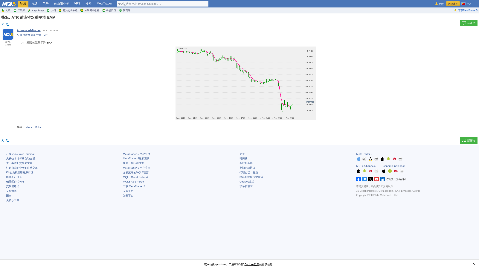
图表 (8, 195)
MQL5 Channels (366, 165)
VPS (77, 3)
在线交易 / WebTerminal (20, 153)
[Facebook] (358, 179)
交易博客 (11, 190)
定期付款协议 (247, 167)
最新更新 (136, 158)
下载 (134, 186)
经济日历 (111, 10)
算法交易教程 (70, 10)
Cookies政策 (247, 181)
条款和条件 (246, 163)
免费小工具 (12, 200)
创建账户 (453, 3)
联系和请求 (246, 186)
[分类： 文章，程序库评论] (7, 24)
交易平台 (136, 153)
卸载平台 (128, 195)
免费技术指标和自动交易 (20, 158)
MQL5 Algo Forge (133, 181)
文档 (53, 10)
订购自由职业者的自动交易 (22, 167)
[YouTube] (376, 179)
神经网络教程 (92, 10)
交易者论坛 (12, 186)
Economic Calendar (393, 165)
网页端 (126, 10)
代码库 (21, 10)
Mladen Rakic (33, 127)
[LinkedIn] (382, 179)
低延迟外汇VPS (15, 181)
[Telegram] (364, 179)
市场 (34, 3)
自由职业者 (61, 3)
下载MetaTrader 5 (468, 10)
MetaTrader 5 (364, 153)
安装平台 (128, 190)
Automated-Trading (29, 30)
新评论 (471, 22)
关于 (242, 153)
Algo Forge (38, 10)
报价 (88, 3)
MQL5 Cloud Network (135, 177)
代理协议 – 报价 (249, 172)
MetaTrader (104, 3)
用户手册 (136, 167)
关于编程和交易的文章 (19, 163)
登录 (441, 3)
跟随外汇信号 (14, 177)
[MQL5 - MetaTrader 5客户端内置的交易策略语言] (9, 4)
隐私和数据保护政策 (251, 177)
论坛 (23, 3)
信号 (46, 3)
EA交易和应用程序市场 (19, 172)
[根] (2, 24)
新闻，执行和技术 (133, 163)
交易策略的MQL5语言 (136, 172)
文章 (8, 10)
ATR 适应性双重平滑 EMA (32, 34)
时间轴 (243, 158)
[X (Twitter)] (370, 179)
